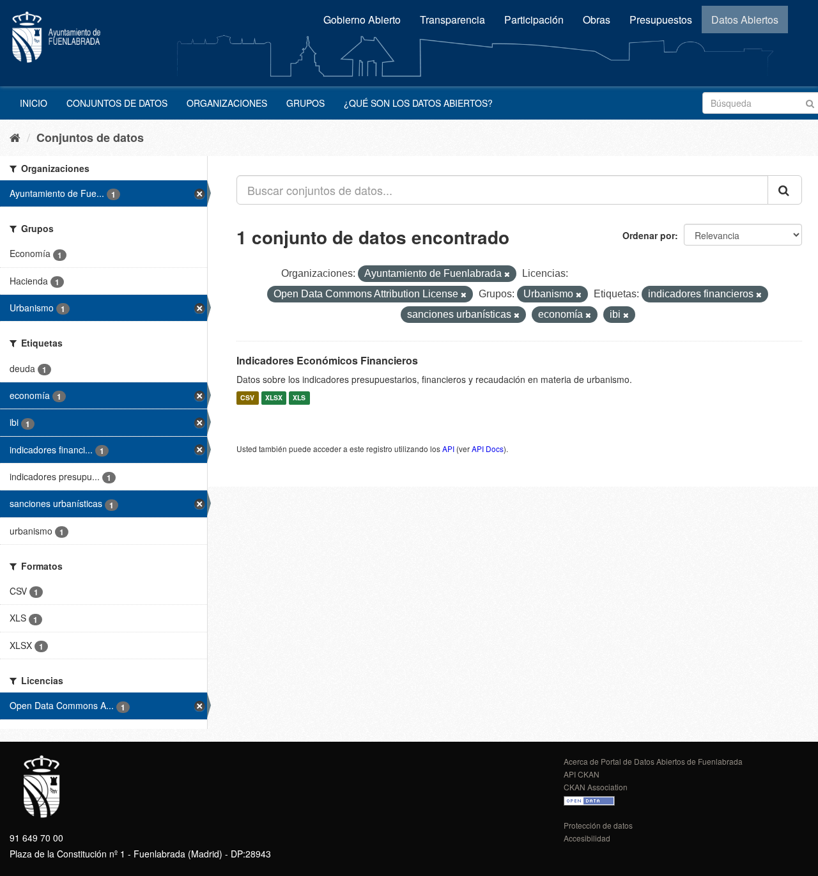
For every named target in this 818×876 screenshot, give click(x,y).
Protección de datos (598, 825)
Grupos (305, 103)
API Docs (488, 448)
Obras (596, 19)
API (448, 448)
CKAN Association (596, 786)
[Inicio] (15, 137)
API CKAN (581, 774)
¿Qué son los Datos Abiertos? (418, 103)
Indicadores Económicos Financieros (327, 360)
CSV (247, 398)
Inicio (33, 103)
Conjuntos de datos (116, 103)
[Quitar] (507, 274)
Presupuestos (660, 19)
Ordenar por (648, 235)
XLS (299, 398)
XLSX (273, 398)
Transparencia (452, 19)
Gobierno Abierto (362, 19)
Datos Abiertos (744, 19)
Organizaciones (227, 103)
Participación (534, 19)
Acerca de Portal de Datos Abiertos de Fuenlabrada (653, 761)
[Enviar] (810, 102)
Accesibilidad (587, 838)
